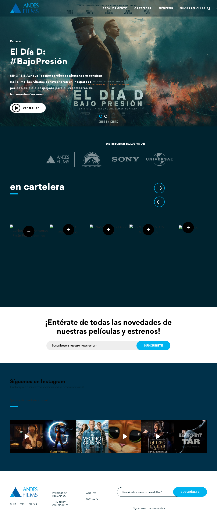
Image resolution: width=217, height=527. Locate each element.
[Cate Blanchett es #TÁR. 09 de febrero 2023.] (190, 436)
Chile (13, 504)
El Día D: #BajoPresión (39, 56)
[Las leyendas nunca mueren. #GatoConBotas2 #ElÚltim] (59, 436)
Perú (22, 504)
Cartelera (143, 8)
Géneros (166, 8)
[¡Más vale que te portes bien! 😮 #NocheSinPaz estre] (26, 436)
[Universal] (159, 159)
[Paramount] (91, 159)
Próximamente (115, 8)
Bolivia (33, 504)
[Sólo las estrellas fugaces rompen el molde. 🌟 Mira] (124, 436)
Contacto (92, 499)
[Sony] (125, 159)
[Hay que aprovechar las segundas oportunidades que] (92, 436)
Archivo (91, 493)
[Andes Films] (57, 159)
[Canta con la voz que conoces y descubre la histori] (157, 436)
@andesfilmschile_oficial (29, 400)
